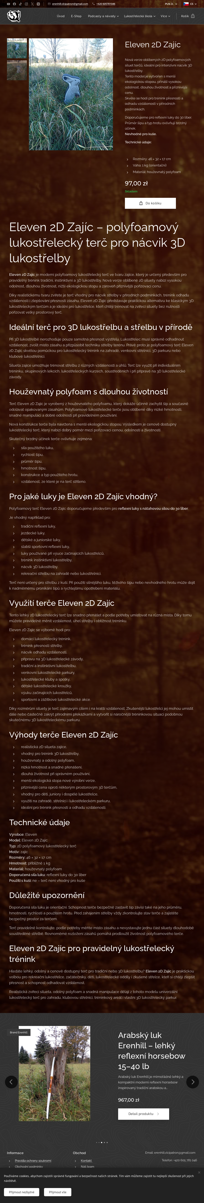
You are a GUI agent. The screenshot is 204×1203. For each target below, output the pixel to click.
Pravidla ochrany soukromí (33, 1160)
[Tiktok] (20, 4)
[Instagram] (26, 4)
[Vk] (38, 4)
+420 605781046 (105, 4)
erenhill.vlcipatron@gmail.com (70, 4)
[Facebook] (14, 4)
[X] (32, 4)
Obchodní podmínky (29, 1166)
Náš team (87, 1166)
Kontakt (86, 1160)
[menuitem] (62, 16)
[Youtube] (8, 4)
